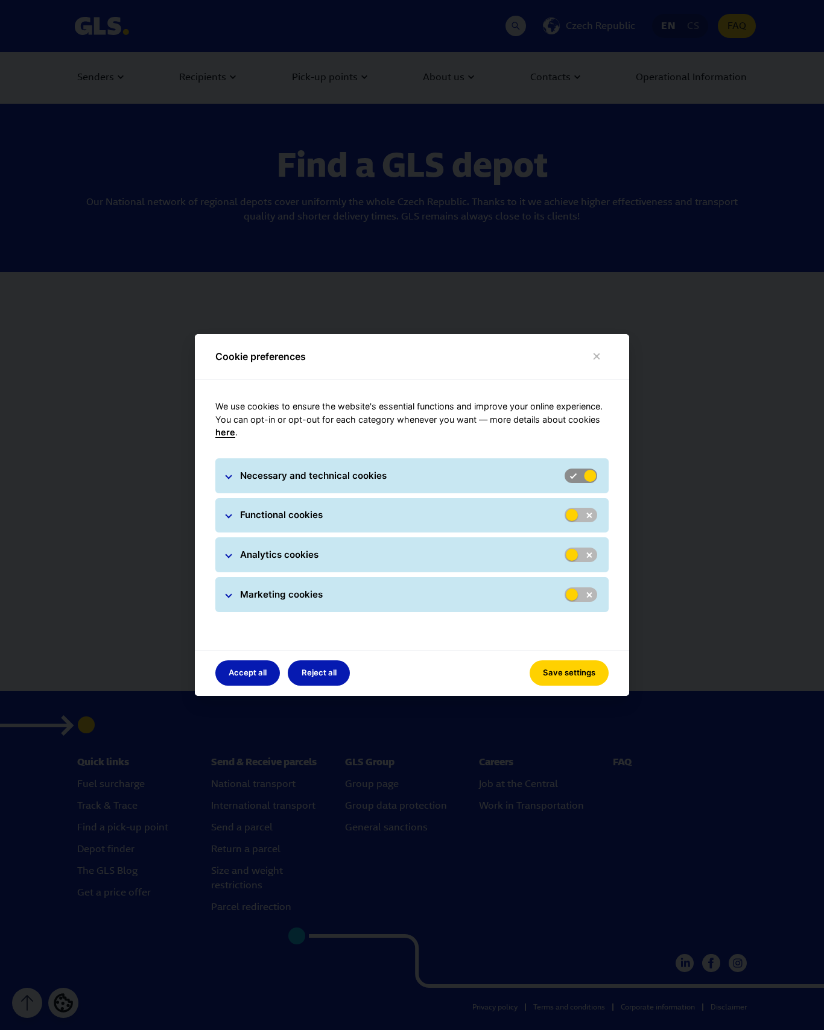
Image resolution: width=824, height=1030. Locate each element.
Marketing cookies (281, 594)
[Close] (597, 356)
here (225, 432)
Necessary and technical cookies (313, 475)
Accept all (248, 672)
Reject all (319, 672)
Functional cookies (281, 514)
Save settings (569, 672)
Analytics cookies (279, 554)
